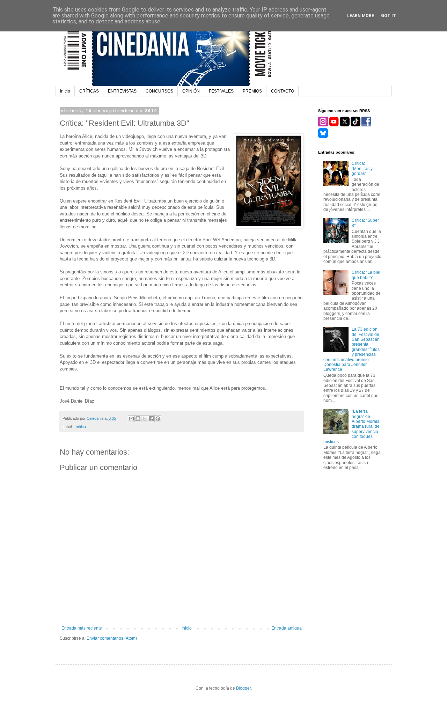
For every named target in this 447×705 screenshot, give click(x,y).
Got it (388, 15)
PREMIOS (252, 91)
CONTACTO (282, 91)
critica (81, 427)
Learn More (360, 15)
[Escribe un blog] (137, 418)
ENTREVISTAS (122, 91)
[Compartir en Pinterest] (157, 418)
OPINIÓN (191, 91)
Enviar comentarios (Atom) (112, 638)
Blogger (243, 688)
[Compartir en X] (144, 418)
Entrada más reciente (81, 628)
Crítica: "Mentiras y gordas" (362, 168)
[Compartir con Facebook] (151, 418)
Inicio (65, 91)
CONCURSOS (159, 91)
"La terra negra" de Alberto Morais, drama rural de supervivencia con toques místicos (352, 426)
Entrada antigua (286, 628)
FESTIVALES (221, 91)
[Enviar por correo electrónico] (131, 418)
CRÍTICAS (89, 91)
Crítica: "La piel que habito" (366, 275)
